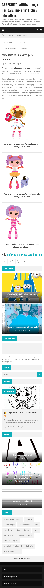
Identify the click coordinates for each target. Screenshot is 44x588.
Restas (36, 530)
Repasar (27, 530)
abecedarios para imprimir (13, 546)
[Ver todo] (19, 551)
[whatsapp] (18, 261)
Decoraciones (21, 42)
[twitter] (11, 261)
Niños (18, 530)
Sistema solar (8, 535)
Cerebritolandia (20, 559)
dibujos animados (10, 48)
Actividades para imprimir (13, 519)
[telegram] (25, 261)
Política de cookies (10, 583)
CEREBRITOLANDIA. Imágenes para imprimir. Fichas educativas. (20, 10)
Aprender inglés (9, 525)
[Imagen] (22, 397)
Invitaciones (8, 530)
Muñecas (24, 48)
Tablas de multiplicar (11, 541)
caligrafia (29, 546)
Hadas (36, 525)
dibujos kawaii (9, 391)
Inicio (5, 570)
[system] (38, 30)
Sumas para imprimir (24, 535)
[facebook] (5, 261)
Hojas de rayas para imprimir (19, 35)
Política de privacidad (11, 577)
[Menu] (3, 30)
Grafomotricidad (24, 525)
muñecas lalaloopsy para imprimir (24, 254)
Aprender (28, 519)
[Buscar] (41, 30)
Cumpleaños (8, 42)
